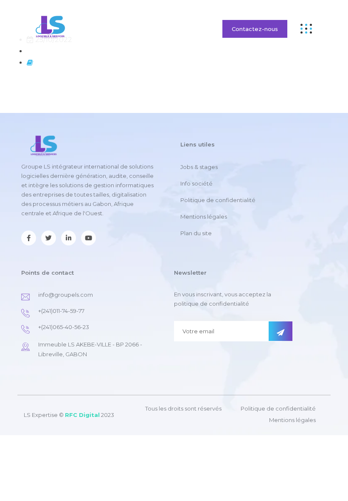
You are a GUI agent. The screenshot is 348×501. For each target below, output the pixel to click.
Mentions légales (203, 216)
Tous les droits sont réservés (183, 408)
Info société (196, 183)
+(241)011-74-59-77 (61, 310)
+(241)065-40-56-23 (63, 327)
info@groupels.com (65, 294)
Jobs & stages (199, 166)
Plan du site (196, 233)
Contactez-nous (255, 28)
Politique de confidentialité (217, 200)
